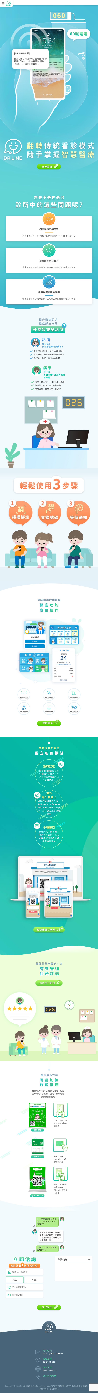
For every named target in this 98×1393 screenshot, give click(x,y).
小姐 (34, 1279)
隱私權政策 (54, 1389)
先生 (15, 1279)
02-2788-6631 (50, 1362)
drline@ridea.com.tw (53, 1354)
